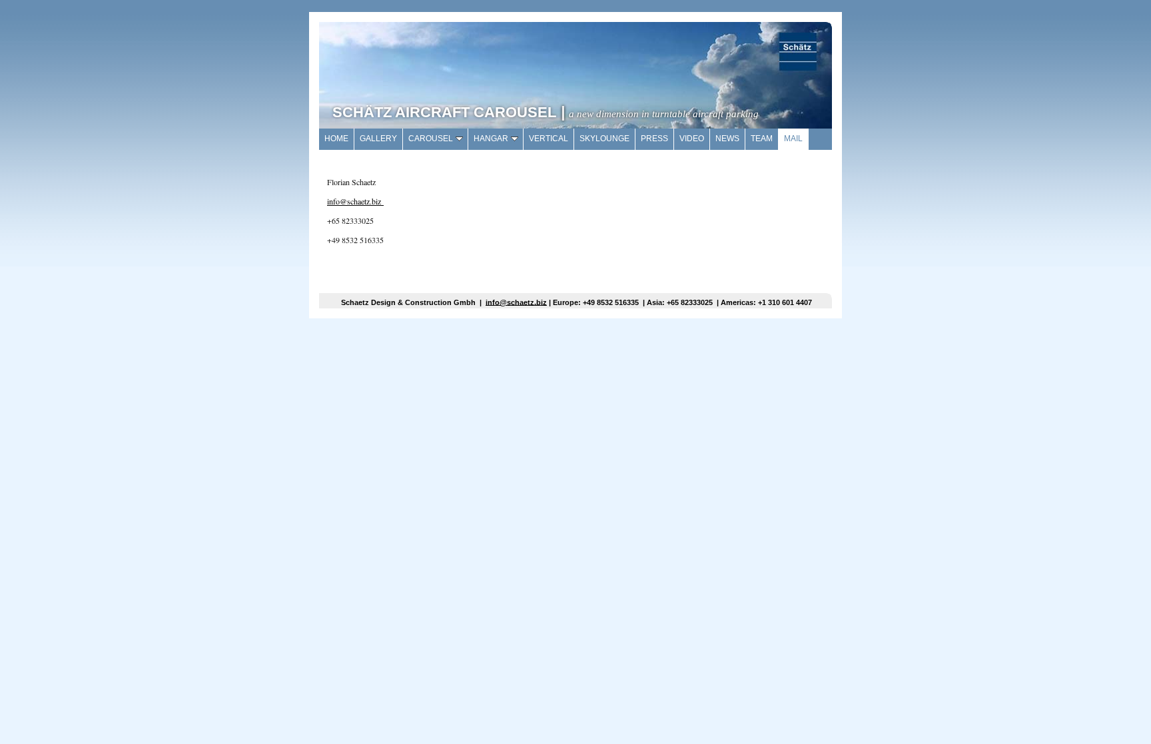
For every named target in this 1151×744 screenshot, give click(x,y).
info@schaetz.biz (355, 201)
